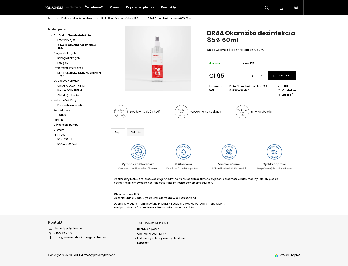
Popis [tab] (118, 132)
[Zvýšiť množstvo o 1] (261, 75)
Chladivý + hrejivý (68, 95)
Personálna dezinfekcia (68, 68)
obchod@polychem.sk (68, 228)
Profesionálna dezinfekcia (72, 35)
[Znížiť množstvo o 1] (243, 75)
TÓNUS (61, 115)
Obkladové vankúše (66, 81)
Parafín (58, 120)
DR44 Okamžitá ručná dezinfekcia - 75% (79, 74)
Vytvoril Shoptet (290, 255)
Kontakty (143, 243)
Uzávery (59, 130)
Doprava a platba (148, 229)
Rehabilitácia (62, 110)
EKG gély (62, 63)
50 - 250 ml (64, 139)
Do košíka (284, 75)
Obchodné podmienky (151, 233)
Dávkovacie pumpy (66, 125)
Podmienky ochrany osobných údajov (161, 238)
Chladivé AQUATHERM (71, 85)
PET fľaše (59, 134)
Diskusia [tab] (136, 132)
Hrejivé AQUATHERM (69, 90)
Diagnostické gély (65, 53)
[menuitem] (93, 7)
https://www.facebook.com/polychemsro (80, 237)
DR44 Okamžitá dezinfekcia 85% (76, 46)
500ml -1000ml (67, 144)
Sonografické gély (68, 58)
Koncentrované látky (70, 105)
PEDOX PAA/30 (66, 40)
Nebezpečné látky (65, 100)
